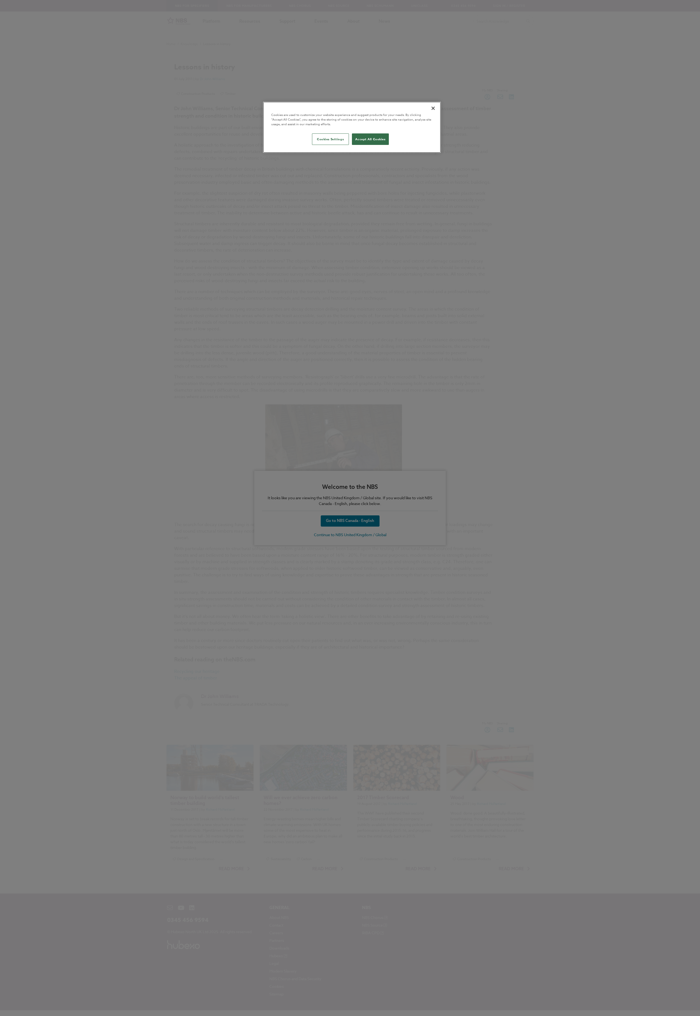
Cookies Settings (330, 139)
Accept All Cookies (370, 139)
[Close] (433, 108)
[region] (352, 127)
